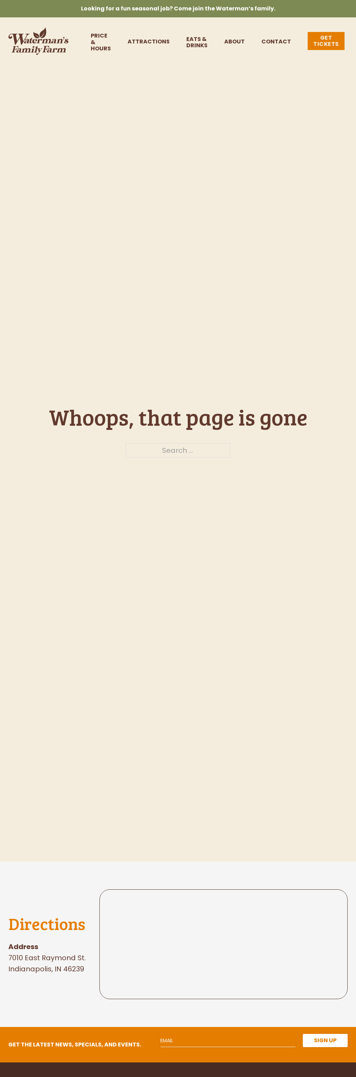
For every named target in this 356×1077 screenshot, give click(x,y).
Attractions (149, 42)
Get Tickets (326, 41)
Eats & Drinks (197, 42)
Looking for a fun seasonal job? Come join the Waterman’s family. (178, 9)
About (234, 42)
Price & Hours (101, 42)
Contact (276, 42)
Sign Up (325, 1040)
